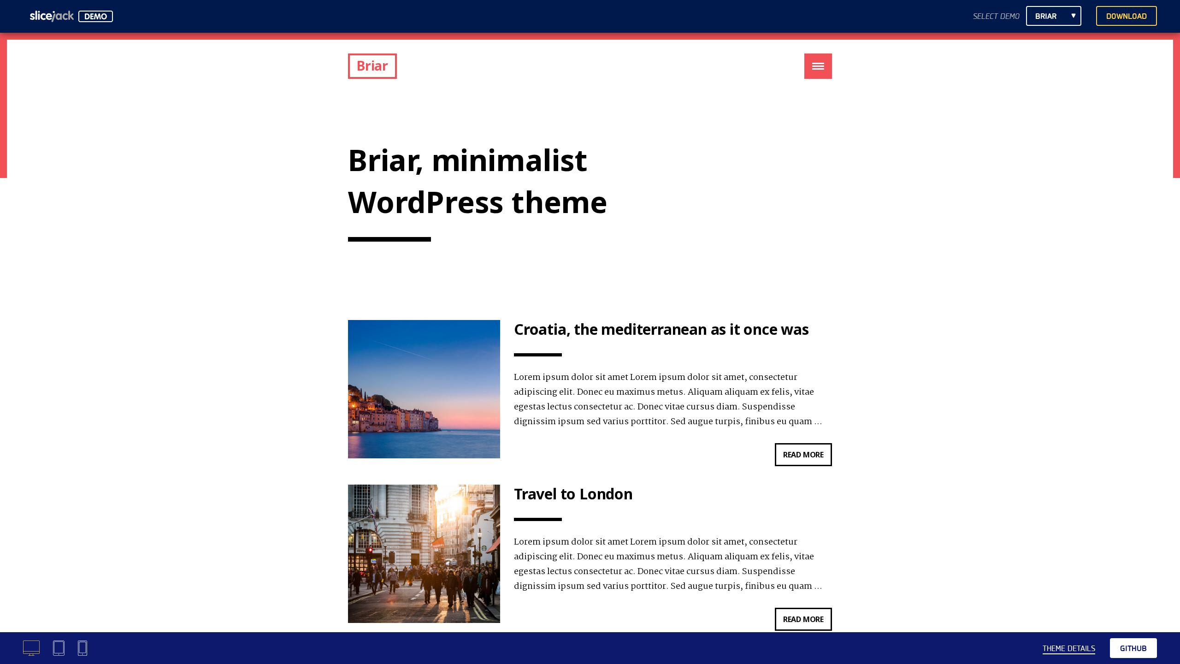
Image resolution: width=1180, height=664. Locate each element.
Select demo (996, 16)
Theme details (1069, 648)
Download (1126, 16)
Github (1133, 648)
